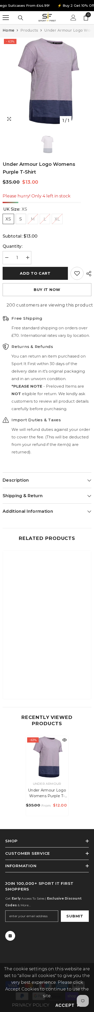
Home (8, 30)
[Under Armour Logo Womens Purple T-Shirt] (47, 757)
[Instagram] (10, 936)
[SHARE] (87, 273)
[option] (47, 82)
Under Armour (47, 784)
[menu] (6, 18)
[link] (47, 679)
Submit (74, 916)
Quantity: (12, 246)
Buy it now (47, 289)
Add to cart (35, 273)
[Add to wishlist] (77, 273)
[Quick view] (64, 740)
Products (29, 30)
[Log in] (73, 17)
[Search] (20, 18)
